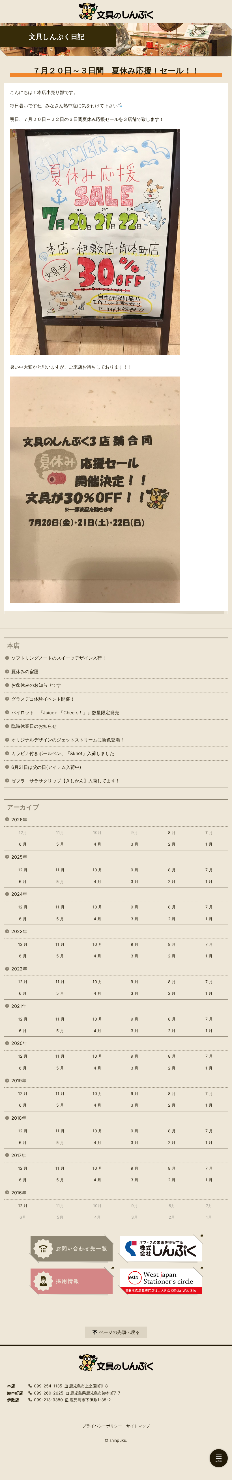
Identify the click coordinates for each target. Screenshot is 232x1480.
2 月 (171, 844)
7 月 (209, 832)
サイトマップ (138, 1425)
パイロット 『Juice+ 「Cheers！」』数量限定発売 (65, 712)
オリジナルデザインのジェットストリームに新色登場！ (67, 740)
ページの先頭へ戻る (119, 1332)
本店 (13, 645)
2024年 (19, 894)
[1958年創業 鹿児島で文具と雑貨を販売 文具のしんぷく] (116, 11)
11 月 (60, 869)
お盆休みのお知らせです (36, 685)
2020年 (19, 1043)
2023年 (19, 931)
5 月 (60, 844)
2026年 (19, 819)
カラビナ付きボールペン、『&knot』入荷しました (62, 753)
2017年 (18, 1155)
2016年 (18, 1192)
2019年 (18, 1080)
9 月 (134, 869)
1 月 (208, 844)
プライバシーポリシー (102, 1425)
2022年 (19, 969)
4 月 (97, 844)
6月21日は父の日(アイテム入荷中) (46, 767)
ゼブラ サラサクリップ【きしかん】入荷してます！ (65, 781)
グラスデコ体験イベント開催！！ (45, 699)
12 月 (22, 869)
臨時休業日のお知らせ (34, 726)
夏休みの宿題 (24, 671)
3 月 (134, 844)
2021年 (18, 1006)
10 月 (97, 869)
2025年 (19, 857)
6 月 (23, 844)
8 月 (172, 832)
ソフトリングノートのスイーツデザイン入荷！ (58, 658)
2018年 (18, 1118)
